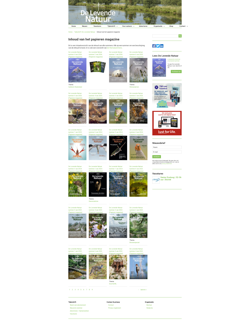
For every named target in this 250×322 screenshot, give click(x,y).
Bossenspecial (134, 242)
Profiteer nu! (176, 72)
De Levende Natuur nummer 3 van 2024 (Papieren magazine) (75, 169)
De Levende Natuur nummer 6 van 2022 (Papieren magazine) (96, 251)
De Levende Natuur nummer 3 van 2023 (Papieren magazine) (116, 210)
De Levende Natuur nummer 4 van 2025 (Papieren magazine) (96, 95)
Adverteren (143, 26)
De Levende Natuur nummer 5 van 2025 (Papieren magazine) (75, 95)
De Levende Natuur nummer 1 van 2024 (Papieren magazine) (116, 169)
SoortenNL (113, 284)
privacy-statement (167, 163)
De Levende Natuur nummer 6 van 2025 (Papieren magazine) (136, 54)
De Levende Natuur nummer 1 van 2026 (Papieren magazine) (116, 54)
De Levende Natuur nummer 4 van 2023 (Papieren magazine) (96, 210)
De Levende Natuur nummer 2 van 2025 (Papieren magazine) (136, 95)
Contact (182, 26)
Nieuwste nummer (76, 308)
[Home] (98, 12)
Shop (171, 26)
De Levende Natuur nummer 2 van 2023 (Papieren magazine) (136, 210)
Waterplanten (134, 87)
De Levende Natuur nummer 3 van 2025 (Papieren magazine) (116, 95)
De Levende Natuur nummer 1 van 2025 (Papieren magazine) (75, 132)
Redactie (149, 308)
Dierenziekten (93, 201)
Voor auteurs (127, 26)
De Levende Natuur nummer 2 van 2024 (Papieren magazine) (96, 169)
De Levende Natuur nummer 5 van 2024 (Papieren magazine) (116, 132)
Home (73, 26)
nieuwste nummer (174, 59)
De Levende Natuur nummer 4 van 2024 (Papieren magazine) (136, 132)
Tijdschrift (111, 26)
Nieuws (84, 26)
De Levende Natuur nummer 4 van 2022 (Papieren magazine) (136, 251)
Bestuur (149, 305)
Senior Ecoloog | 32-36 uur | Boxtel (170, 178)
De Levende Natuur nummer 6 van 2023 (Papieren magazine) (136, 169)
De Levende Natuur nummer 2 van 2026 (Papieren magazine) (96, 54)
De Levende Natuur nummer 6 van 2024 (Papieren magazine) (96, 132)
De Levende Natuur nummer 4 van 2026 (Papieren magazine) (75, 54)
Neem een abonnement (78, 305)
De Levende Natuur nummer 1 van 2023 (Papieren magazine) (75, 251)
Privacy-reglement (114, 308)
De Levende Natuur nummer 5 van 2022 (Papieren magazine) (116, 251)
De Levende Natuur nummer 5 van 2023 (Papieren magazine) (75, 210)
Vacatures (97, 26)
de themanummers (114, 48)
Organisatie (158, 26)
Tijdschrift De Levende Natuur (84, 32)
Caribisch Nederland (75, 87)
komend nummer (174, 61)
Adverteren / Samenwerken (79, 311)
